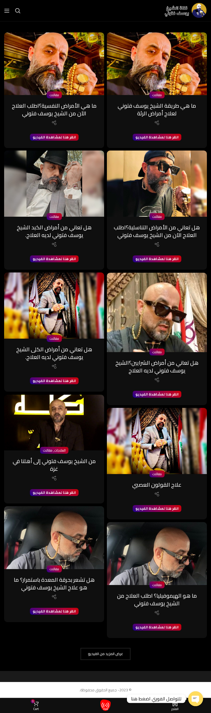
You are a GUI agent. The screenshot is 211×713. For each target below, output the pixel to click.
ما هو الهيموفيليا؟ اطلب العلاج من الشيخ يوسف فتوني (157, 599)
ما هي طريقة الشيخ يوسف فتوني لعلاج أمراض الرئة (157, 109)
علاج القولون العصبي (157, 485)
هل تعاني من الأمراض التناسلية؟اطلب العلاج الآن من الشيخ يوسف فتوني (157, 231)
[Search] (17, 10)
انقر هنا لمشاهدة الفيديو (157, 137)
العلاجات (60, 450)
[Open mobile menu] (6, 10)
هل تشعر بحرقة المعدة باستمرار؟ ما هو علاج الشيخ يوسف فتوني (54, 583)
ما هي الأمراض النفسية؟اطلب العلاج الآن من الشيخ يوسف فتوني (54, 109)
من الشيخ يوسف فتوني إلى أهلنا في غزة (54, 465)
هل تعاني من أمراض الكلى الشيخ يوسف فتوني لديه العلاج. (54, 353)
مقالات (157, 95)
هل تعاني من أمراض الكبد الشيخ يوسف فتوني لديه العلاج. (54, 231)
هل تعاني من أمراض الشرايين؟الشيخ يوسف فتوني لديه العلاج (157, 366)
